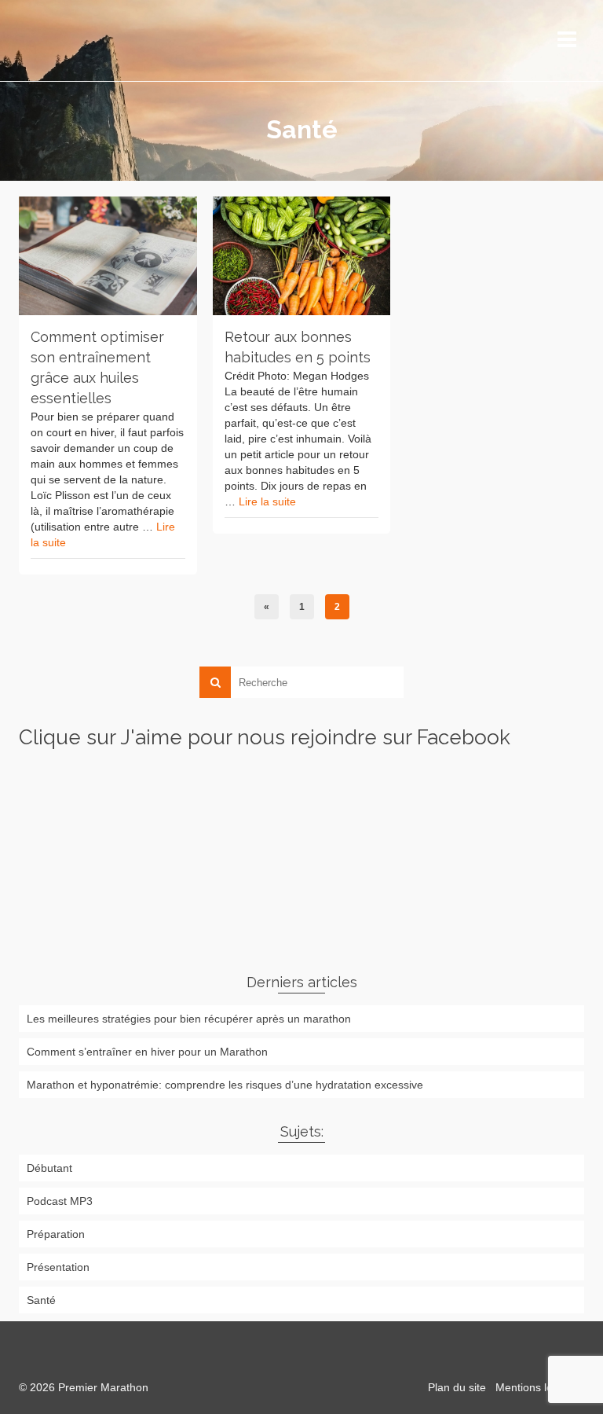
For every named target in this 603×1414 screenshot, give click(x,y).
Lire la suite (267, 501)
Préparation (56, 1234)
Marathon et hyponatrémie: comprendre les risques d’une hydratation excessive (225, 1084)
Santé (41, 1300)
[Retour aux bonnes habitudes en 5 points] (302, 255)
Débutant (49, 1168)
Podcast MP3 (60, 1201)
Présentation (58, 1267)
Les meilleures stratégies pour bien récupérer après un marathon (189, 1018)
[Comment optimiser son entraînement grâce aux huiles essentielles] (108, 255)
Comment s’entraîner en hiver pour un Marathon (147, 1051)
